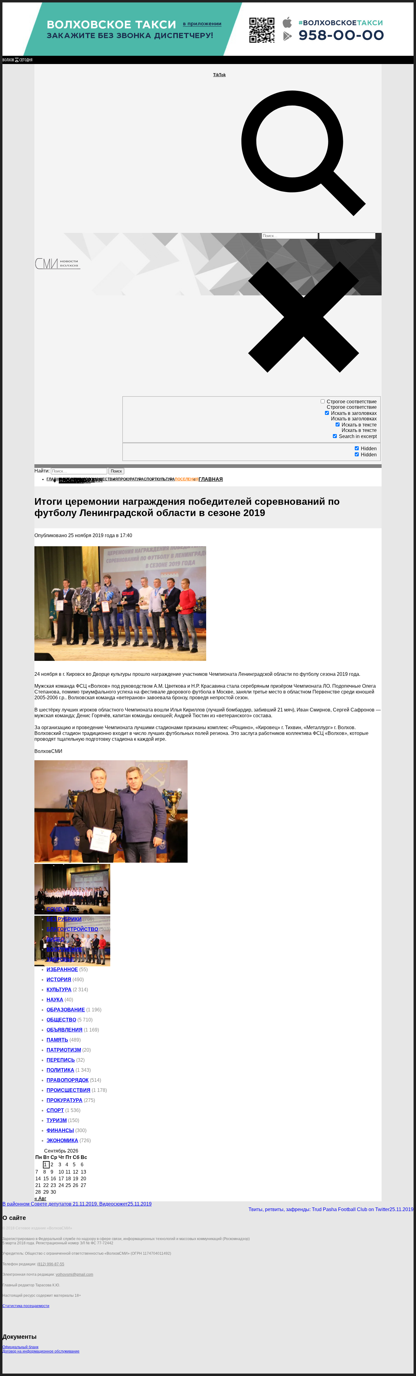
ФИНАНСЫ (60, 1130)
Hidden (369, 448)
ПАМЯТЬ (57, 1040)
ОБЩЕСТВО (61, 1019)
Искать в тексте (359, 424)
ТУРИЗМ (57, 1120)
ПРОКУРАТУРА (65, 1100)
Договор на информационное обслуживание (40, 1351)
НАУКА (55, 999)
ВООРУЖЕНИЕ (64, 949)
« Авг (40, 1198)
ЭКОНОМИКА (62, 1140)
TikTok (219, 75)
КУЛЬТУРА (59, 989)
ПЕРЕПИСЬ (61, 1060)
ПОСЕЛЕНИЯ (75, 481)
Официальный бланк (20, 1347)
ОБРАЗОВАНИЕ (66, 1009)
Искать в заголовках (354, 413)
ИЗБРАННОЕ (62, 969)
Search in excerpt (358, 436)
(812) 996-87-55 (50, 1264)
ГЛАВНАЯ (211, 479)
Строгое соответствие (352, 401)
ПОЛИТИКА (60, 1070)
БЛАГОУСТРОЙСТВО (72, 929)
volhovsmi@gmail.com (74, 1274)
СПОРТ (55, 1110)
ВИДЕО (55, 939)
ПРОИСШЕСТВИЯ (68, 1090)
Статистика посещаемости (25, 1306)
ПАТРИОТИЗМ (64, 1050)
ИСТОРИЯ (59, 979)
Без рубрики (64, 919)
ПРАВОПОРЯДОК (68, 1080)
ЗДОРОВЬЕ (60, 959)
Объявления (65, 1029)
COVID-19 (58, 909)
